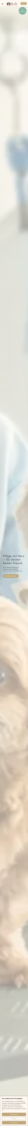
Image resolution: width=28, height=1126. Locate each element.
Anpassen (14, 1118)
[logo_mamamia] (12, 3)
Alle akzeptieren (14, 1114)
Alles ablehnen (14, 1122)
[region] (14, 1111)
